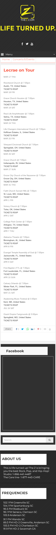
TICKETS (8, 89)
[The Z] (28, 13)
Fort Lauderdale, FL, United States (19, 271)
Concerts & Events (23, 59)
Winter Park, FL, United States (17, 286)
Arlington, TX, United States (16, 225)
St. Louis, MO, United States (16, 194)
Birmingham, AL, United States (17, 240)
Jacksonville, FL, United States (17, 256)
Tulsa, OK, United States (15, 209)
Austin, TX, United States (15, 86)
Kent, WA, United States (14, 302)
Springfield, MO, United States (17, 317)
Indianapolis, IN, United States (17, 163)
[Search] (49, 440)
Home (6, 59)
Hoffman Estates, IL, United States (19, 132)
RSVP (15, 89)
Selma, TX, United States (15, 117)
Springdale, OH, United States (17, 148)
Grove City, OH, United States (17, 178)
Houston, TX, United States (16, 101)
